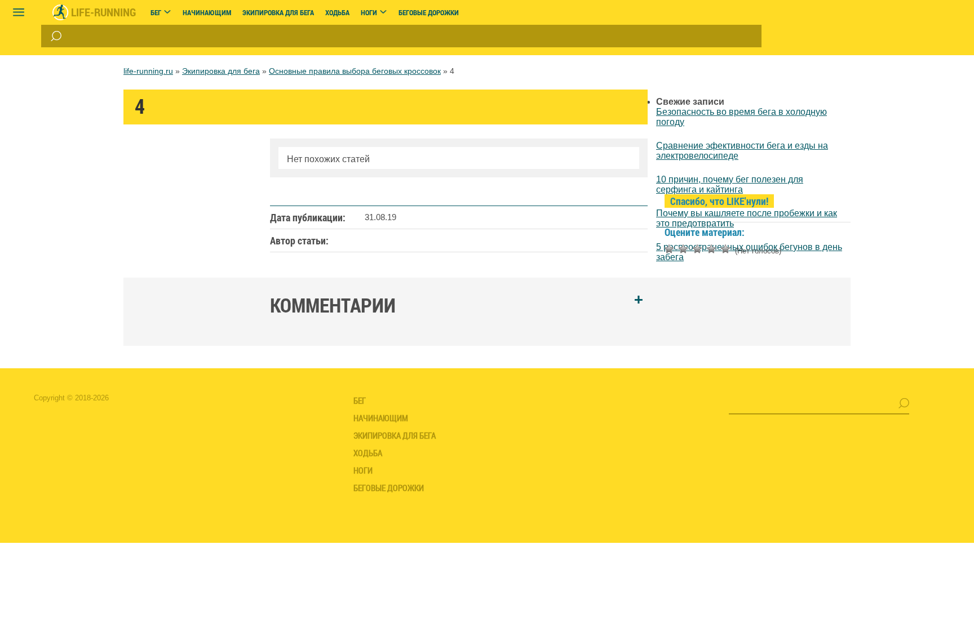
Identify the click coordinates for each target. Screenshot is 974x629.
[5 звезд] (725, 248)
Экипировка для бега (221, 70)
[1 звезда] (669, 248)
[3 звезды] (697, 248)
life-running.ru (148, 70)
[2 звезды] (683, 248)
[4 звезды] (711, 248)
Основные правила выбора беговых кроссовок (355, 70)
